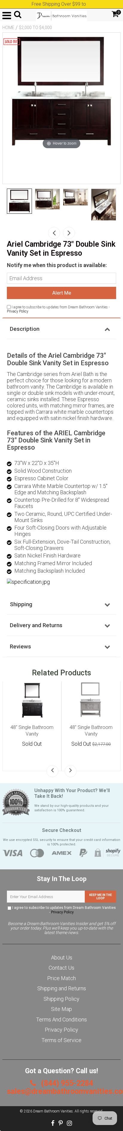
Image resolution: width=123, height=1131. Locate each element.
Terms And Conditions (61, 1019)
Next (69, 233)
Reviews (20, 646)
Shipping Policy (61, 999)
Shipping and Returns (61, 988)
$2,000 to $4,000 (35, 27)
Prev (54, 233)
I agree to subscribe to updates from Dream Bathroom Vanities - (63, 910)
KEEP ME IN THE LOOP (100, 896)
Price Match (61, 978)
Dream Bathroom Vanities (53, 1111)
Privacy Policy (17, 311)
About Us (61, 957)
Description (24, 328)
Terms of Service (61, 1040)
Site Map (61, 1009)
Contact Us (61, 968)
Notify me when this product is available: (57, 265)
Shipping (21, 604)
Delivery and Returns (36, 625)
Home (8, 27)
